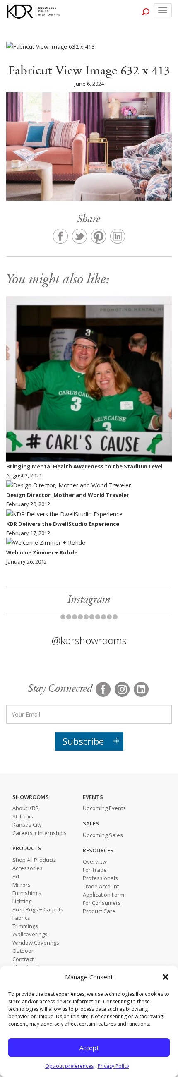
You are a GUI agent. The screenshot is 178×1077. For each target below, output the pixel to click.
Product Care (99, 911)
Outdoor (23, 951)
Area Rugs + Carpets (37, 909)
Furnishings (26, 893)
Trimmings (25, 926)
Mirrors (21, 884)
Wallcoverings (30, 934)
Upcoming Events (104, 808)
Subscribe (83, 741)
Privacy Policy (113, 1066)
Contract (23, 959)
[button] (165, 977)
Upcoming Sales (103, 835)
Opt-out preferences (69, 1066)
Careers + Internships (39, 833)
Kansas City (27, 824)
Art (15, 876)
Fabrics (21, 917)
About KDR (25, 808)
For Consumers (102, 903)
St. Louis (22, 816)
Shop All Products (34, 860)
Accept (89, 1047)
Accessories (27, 868)
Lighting (21, 901)
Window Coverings (35, 942)
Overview (95, 861)
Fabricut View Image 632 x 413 (89, 71)
